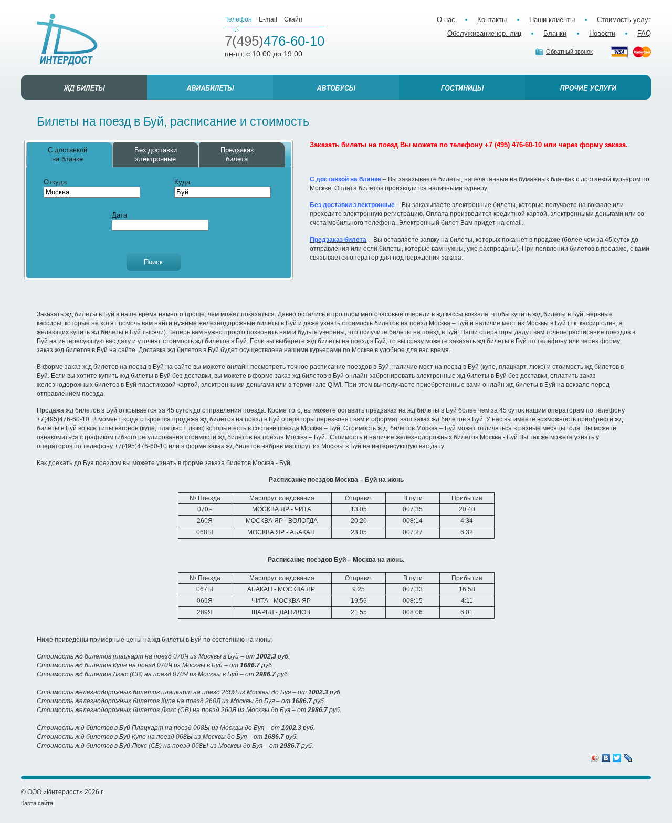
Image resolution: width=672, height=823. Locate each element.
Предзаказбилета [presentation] (237, 154)
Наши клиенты (552, 20)
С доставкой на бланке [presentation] (67, 154)
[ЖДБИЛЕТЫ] (84, 87)
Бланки (554, 33)
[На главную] (67, 40)
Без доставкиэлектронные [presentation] (155, 154)
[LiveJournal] (628, 758)
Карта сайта (37, 803)
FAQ (644, 33)
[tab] (70, 155)
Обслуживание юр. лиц (484, 33)
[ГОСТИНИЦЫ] (462, 87)
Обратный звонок (569, 51)
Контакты (492, 20)
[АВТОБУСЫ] (336, 87)
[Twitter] (617, 758)
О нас (446, 20)
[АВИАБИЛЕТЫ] (210, 87)
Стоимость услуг (624, 20)
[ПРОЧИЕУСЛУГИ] (588, 87)
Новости (602, 33)
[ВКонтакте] (606, 758)
